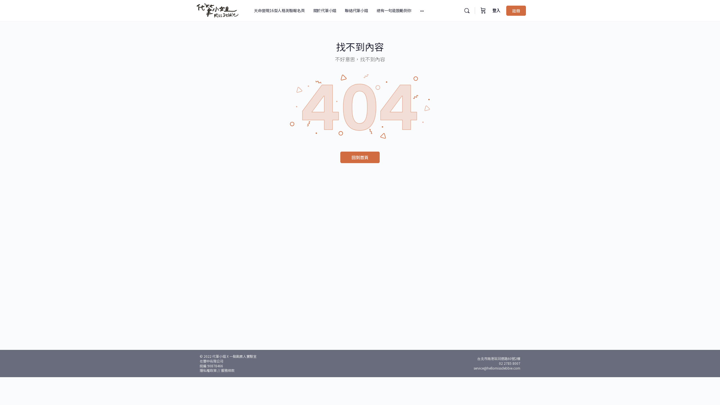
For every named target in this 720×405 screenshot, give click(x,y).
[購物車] (483, 10)
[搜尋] (466, 10)
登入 (496, 10)
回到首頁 (360, 157)
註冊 (516, 11)
